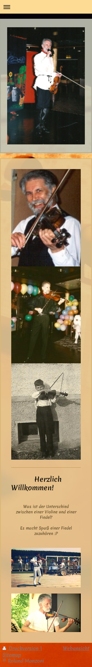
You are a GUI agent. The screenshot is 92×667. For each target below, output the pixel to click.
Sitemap (12, 655)
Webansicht (76, 648)
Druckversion (23, 648)
